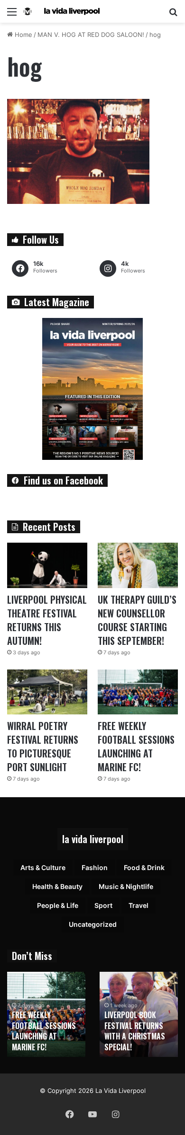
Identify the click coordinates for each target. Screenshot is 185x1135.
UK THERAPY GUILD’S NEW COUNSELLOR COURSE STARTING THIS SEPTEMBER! (137, 620)
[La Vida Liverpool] (62, 11)
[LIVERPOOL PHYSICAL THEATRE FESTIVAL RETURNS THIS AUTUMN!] (47, 565)
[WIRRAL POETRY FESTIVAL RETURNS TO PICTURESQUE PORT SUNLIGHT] (47, 691)
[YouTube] (92, 1114)
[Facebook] (69, 1114)
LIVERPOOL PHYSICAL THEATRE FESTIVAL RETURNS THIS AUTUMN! (47, 620)
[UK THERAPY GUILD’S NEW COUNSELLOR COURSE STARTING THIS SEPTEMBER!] (138, 565)
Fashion (95, 867)
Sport (103, 905)
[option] (46, 1014)
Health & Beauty (57, 886)
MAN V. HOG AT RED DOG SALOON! (90, 34)
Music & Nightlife (126, 886)
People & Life (57, 905)
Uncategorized (93, 924)
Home (22, 34)
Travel (138, 905)
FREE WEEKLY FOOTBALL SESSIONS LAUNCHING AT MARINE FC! (136, 746)
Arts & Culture (42, 867)
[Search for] (173, 15)
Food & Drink (144, 867)
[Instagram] (115, 1114)
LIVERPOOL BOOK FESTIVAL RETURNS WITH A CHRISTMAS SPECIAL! (134, 1030)
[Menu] (12, 15)
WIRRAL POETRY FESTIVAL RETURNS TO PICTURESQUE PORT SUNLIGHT (42, 746)
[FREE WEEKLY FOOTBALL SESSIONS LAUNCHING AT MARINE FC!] (138, 691)
